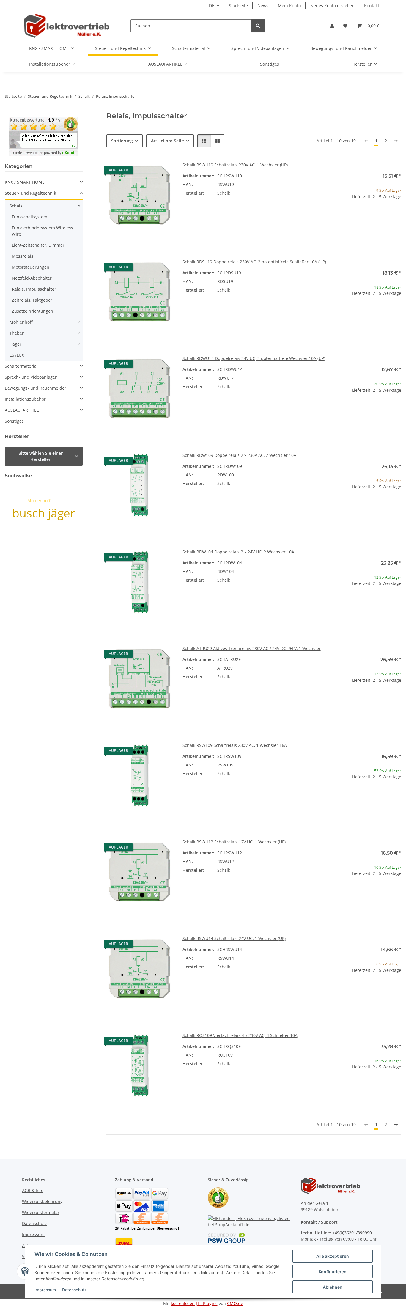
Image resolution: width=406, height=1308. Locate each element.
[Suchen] (258, 25)
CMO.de (235, 1303)
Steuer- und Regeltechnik (30, 193)
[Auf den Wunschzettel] (162, 171)
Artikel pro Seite (167, 141)
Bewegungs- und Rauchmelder (35, 388)
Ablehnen (332, 1287)
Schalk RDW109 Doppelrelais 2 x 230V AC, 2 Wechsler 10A (239, 455)
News (262, 5)
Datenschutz (74, 1289)
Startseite (238, 5)
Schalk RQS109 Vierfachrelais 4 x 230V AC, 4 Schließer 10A (240, 1035)
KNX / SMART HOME (25, 182)
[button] (332, 25)
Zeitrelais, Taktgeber (32, 300)
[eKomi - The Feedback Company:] (218, 1197)
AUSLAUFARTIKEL (22, 410)
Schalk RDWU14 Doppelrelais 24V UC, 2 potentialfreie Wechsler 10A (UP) (253, 358)
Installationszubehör (25, 399)
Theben (17, 333)
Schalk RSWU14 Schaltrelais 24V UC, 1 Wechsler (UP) (234, 938)
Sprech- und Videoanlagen (31, 377)
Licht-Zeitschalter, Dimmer (38, 245)
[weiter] (396, 141)
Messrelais (22, 256)
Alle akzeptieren (332, 1256)
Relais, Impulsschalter (34, 289)
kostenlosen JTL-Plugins (194, 1303)
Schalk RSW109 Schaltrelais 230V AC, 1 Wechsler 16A (234, 745)
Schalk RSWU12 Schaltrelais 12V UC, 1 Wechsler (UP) (234, 842)
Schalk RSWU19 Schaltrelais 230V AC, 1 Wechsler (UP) (235, 165)
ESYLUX (17, 355)
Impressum (45, 1289)
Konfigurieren (333, 1271)
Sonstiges (14, 421)
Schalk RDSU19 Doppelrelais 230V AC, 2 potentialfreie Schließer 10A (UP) (254, 262)
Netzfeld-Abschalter (32, 278)
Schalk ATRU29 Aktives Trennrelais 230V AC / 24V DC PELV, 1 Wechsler (251, 648)
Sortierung (122, 141)
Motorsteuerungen (30, 267)
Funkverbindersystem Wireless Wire (42, 231)
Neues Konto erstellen (332, 5)
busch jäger (43, 513)
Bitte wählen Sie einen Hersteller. (41, 456)
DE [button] (211, 5)
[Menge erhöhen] (396, 216)
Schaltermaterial (21, 366)
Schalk (16, 206)
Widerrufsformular (40, 1212)
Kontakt (371, 5)
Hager (15, 344)
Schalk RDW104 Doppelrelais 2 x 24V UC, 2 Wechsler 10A (238, 552)
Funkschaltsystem (29, 217)
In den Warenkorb (368, 233)
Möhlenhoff (21, 322)
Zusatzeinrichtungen (32, 311)
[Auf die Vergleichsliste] (147, 171)
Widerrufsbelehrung (42, 1201)
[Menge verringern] (339, 216)
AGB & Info (32, 1190)
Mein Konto (289, 5)
